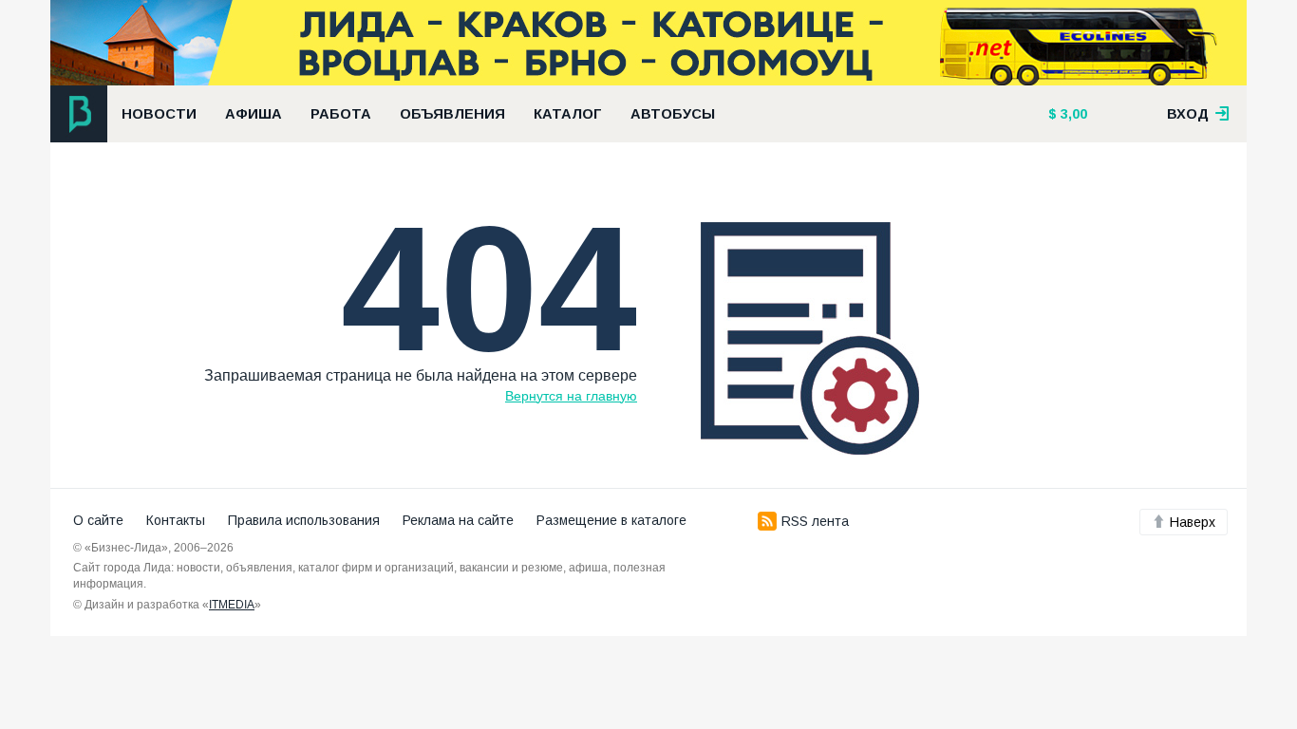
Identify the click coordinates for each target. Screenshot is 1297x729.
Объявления (452, 114)
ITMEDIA (231, 604)
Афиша (253, 114)
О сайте (98, 520)
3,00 (1072, 114)
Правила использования (304, 520)
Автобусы (672, 114)
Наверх (1192, 522)
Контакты (175, 520)
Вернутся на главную (571, 395)
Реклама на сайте (458, 520)
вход (1189, 114)
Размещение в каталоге (611, 520)
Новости (159, 114)
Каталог (568, 114)
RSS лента (815, 521)
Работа (340, 114)
